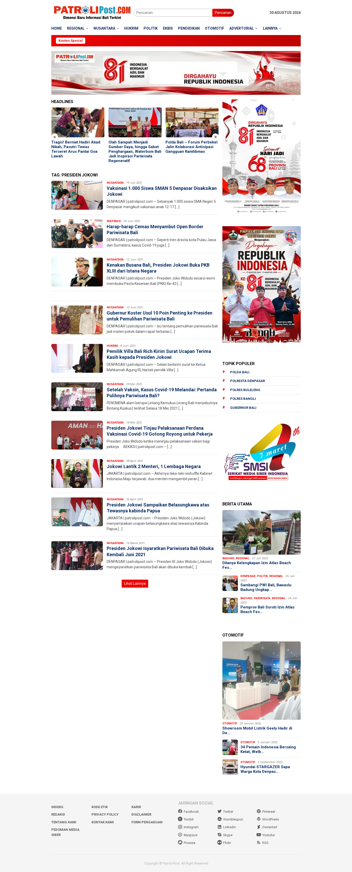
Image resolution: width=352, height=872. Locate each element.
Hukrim (112, 346)
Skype (227, 835)
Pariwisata (262, 598)
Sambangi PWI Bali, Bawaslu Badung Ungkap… (265, 587)
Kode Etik (99, 807)
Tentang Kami (63, 822)
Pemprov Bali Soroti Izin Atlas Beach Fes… (267, 609)
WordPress (270, 819)
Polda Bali (239, 372)
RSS (265, 843)
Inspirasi (114, 221)
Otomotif (229, 723)
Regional (242, 558)
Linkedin (229, 827)
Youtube (268, 835)
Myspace (190, 835)
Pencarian (223, 13)
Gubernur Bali (243, 408)
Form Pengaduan (147, 822)
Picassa (189, 843)
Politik (262, 576)
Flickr (227, 843)
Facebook (191, 812)
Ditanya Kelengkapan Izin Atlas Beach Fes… (256, 565)
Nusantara (115, 182)
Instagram (191, 827)
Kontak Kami (102, 822)
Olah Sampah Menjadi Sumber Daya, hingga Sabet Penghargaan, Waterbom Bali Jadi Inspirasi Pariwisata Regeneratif (77, 151)
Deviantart (269, 827)
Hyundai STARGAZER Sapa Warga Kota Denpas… (265, 769)
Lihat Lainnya (135, 583)
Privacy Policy (105, 814)
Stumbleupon (233, 819)
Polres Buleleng (245, 390)
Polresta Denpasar (247, 381)
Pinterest (268, 812)
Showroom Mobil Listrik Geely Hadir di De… (257, 730)
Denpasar (247, 576)
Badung (228, 558)
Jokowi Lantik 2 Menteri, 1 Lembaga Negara (154, 466)
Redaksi (58, 814)
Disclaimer (141, 814)
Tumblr (189, 819)
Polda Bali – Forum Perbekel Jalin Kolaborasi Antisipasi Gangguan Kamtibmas (134, 147)
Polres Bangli (243, 399)
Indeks (57, 807)
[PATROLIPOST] (92, 12)
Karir (136, 807)
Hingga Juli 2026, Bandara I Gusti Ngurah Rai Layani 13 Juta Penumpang (190, 147)
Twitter (228, 812)
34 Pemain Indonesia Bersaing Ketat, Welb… (268, 749)
